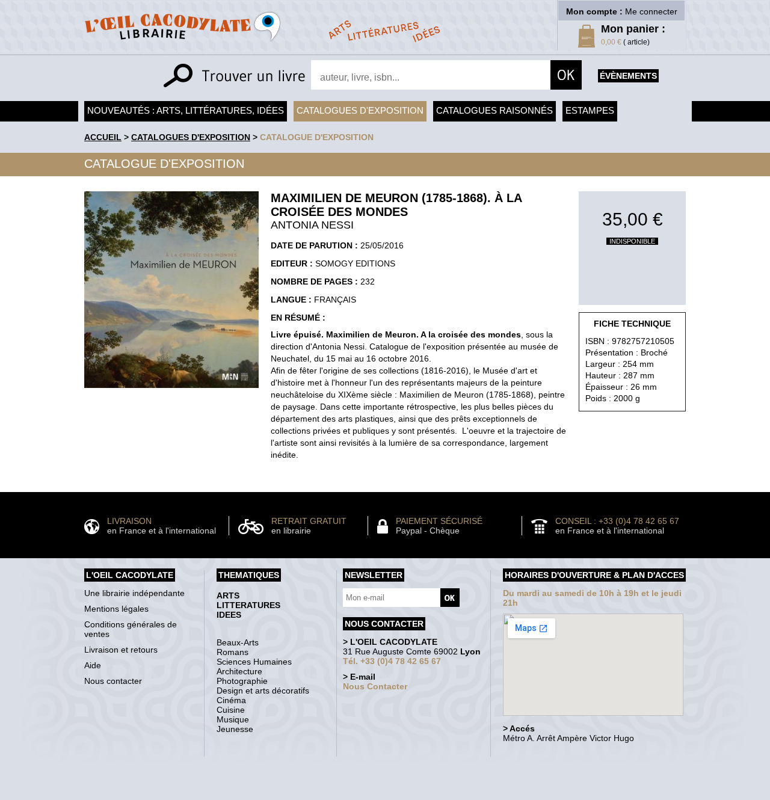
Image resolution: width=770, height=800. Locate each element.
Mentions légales (116, 609)
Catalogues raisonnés (494, 110)
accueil (103, 137)
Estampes (589, 110)
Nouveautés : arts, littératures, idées (185, 110)
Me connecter (651, 11)
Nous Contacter (375, 686)
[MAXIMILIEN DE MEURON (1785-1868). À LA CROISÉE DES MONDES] (171, 391)
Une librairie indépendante (134, 593)
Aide (92, 665)
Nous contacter (113, 681)
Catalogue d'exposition (317, 137)
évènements (628, 76)
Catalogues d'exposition (360, 110)
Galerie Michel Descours (382, 793)
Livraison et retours (121, 649)
